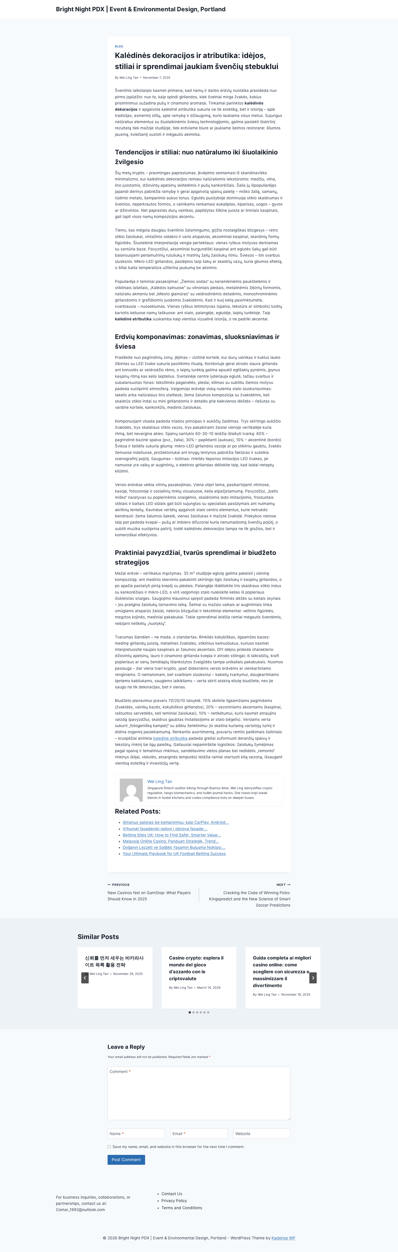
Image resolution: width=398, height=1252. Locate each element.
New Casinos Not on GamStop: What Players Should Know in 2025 (149, 892)
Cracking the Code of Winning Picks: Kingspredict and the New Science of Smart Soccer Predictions (249, 895)
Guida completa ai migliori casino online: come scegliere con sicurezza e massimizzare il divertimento (282, 971)
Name (117, 1133)
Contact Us (171, 1193)
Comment (120, 1071)
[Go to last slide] (85, 977)
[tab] (190, 1012)
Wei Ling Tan (129, 77)
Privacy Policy (174, 1200)
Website (242, 1133)
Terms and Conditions (181, 1208)
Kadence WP (283, 1238)
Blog (119, 46)
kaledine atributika (170, 738)
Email (179, 1133)
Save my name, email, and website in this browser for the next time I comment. (179, 1147)
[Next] (313, 977)
